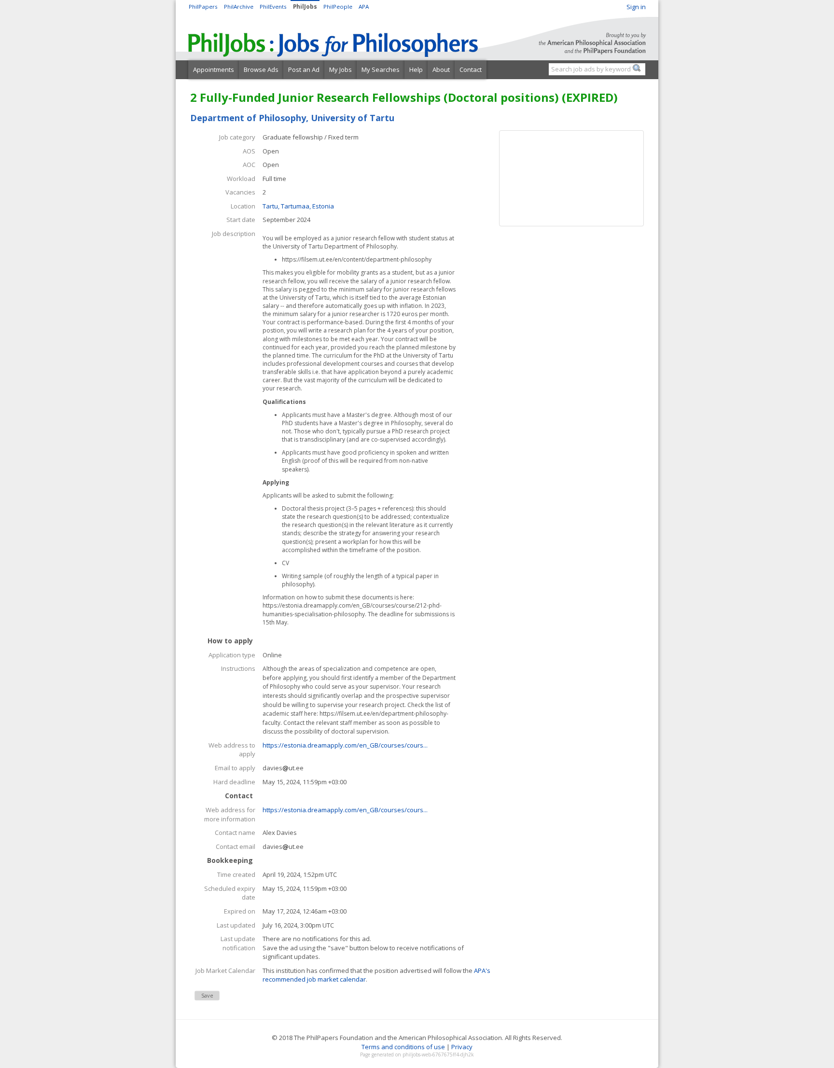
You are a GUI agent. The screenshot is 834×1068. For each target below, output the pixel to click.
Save (207, 995)
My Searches (380, 69)
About (441, 69)
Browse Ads (261, 69)
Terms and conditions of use (403, 1046)
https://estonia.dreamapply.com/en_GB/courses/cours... (345, 745)
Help (416, 69)
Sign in (636, 6)
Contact (470, 69)
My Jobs (340, 69)
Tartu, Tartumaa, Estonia (298, 206)
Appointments (213, 69)
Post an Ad (304, 69)
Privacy (462, 1046)
